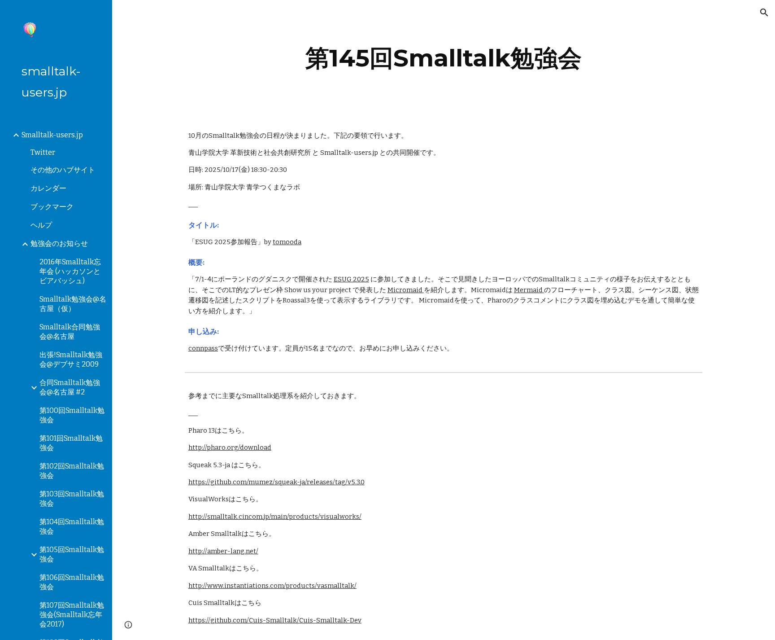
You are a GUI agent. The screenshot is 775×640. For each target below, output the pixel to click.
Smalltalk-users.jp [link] (52, 135)
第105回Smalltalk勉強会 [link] (71, 554)
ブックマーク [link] (52, 206)
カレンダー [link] (48, 188)
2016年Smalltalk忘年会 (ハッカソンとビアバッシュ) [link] (70, 271)
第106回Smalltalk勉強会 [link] (71, 582)
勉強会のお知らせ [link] (59, 243)
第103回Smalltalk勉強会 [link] (71, 499)
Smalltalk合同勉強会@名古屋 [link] (69, 332)
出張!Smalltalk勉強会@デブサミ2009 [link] (70, 359)
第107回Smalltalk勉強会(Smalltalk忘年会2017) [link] (71, 614)
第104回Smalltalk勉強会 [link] (71, 526)
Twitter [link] (42, 152)
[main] (443, 58)
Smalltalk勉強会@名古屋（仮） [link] (72, 304)
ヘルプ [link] (41, 225)
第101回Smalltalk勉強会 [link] (71, 443)
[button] (764, 12)
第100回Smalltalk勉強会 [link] (71, 415)
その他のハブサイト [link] (62, 170)
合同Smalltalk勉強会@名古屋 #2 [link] (69, 387)
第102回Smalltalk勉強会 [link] (71, 471)
